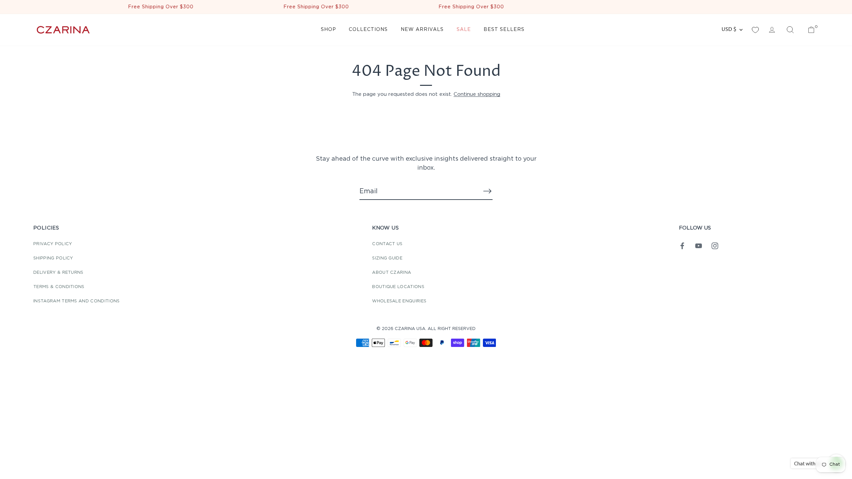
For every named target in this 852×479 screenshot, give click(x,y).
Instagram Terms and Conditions (76, 301)
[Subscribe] (487, 191)
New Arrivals (422, 30)
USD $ (729, 29)
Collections (368, 30)
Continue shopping (477, 94)
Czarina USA (410, 329)
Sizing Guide (387, 258)
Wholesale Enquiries (399, 301)
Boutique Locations (398, 287)
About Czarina (391, 272)
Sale (464, 30)
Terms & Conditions (59, 287)
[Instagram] (715, 245)
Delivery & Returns (58, 272)
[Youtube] (698, 245)
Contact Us (387, 244)
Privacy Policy (52, 244)
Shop (328, 30)
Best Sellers (504, 30)
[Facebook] (682, 245)
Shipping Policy (53, 258)
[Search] (790, 30)
